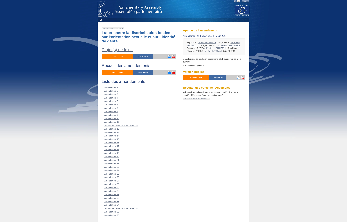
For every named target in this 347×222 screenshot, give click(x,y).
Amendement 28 (111, 184)
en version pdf (173, 56)
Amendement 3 (111, 94)
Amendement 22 (111, 163)
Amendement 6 (111, 105)
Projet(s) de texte (117, 49)
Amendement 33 (111, 201)
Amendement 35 (111, 212)
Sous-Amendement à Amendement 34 (121, 208)
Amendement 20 (111, 156)
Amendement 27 (111, 181)
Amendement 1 (111, 87)
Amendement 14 (111, 136)
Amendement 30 (111, 191)
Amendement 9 (111, 115)
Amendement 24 (111, 170)
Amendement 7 (111, 108)
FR (238, 1)
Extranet (245, 1)
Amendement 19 (111, 153)
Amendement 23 (111, 167)
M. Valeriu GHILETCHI (216, 48)
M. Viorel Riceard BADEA (229, 45)
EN (235, 1)
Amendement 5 (111, 101)
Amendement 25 (111, 174)
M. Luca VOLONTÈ (207, 42)
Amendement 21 (111, 160)
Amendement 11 (111, 122)
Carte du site (101, 1)
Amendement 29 (111, 187)
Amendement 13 (111, 132)
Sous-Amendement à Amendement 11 (121, 125)
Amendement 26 (111, 177)
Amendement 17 (111, 146)
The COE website (242, 10)
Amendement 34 (111, 205)
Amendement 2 (111, 91)
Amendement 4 (111, 98)
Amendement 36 (111, 215)
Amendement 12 (111, 129)
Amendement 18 (111, 149)
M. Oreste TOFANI (213, 51)
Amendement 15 (111, 139)
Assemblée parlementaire (130, 9)
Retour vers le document (113, 28)
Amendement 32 (111, 198)
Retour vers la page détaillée (197, 98)
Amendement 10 (111, 118)
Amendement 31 (111, 194)
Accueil (101, 20)
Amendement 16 (111, 142)
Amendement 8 (111, 111)
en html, (169, 56)
